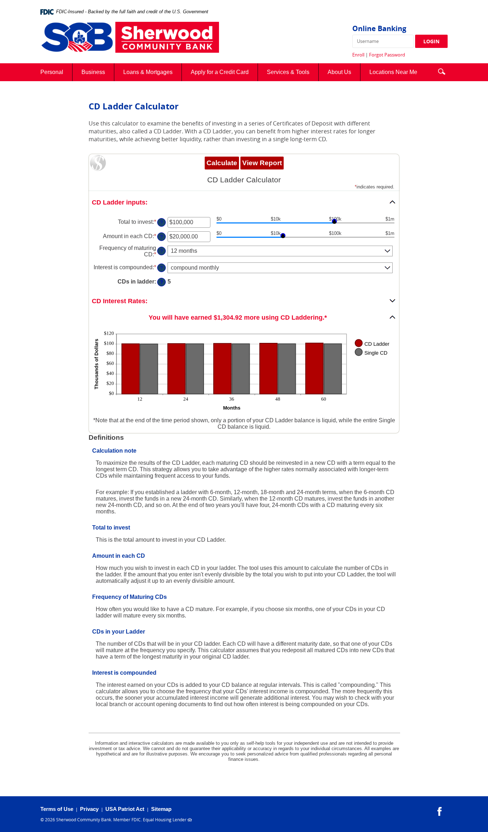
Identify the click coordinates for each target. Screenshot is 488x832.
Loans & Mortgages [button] (148, 72)
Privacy (89, 809)
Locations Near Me (397, 75)
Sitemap (161, 809)
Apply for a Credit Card (224, 75)
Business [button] (93, 72)
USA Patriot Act (124, 809)
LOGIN (431, 41)
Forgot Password (387, 54)
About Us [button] (339, 72)
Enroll (358, 54)
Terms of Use (56, 809)
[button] (441, 70)
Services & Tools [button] (288, 72)
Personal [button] (51, 72)
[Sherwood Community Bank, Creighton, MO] (129, 38)
